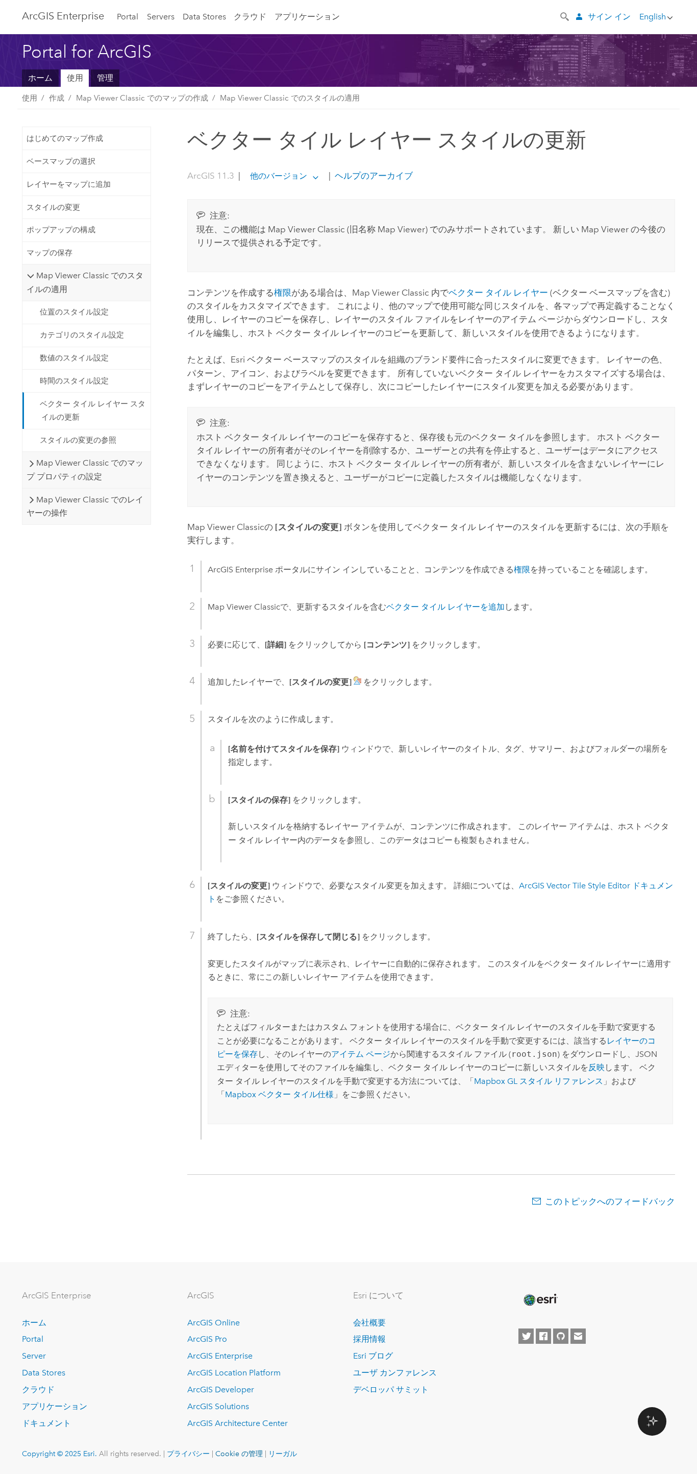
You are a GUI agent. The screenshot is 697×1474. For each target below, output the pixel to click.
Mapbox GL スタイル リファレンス (538, 1081)
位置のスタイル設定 (74, 312)
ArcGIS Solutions (218, 1406)
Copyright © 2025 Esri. (59, 1453)
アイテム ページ (360, 1054)
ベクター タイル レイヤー (498, 292)
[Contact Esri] (578, 1336)
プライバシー (188, 1453)
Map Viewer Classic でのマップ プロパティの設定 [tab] (85, 469)
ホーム (40, 78)
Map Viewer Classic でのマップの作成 (142, 98)
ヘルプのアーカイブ (373, 176)
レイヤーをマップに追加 (69, 184)
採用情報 (369, 1339)
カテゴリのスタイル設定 (82, 335)
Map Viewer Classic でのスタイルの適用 (290, 98)
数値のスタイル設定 (74, 358)
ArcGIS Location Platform (234, 1373)
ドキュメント (46, 1423)
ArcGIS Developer (220, 1389)
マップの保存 (49, 252)
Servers (161, 16)
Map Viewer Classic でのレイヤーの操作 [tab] (85, 506)
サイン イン (609, 16)
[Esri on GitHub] (560, 1336)
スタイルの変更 (53, 207)
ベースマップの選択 (61, 161)
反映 (596, 1067)
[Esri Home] (540, 1300)
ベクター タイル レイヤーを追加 (445, 607)
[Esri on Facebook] (543, 1336)
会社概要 (369, 1322)
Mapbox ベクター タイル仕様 (279, 1094)
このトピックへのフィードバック (610, 1201)
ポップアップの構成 (61, 229)
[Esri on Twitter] (526, 1336)
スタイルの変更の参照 (78, 440)
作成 (56, 98)
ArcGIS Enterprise (63, 16)
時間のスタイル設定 (74, 380)
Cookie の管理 (239, 1453)
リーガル (282, 1453)
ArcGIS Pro (207, 1339)
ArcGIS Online (213, 1322)
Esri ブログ (373, 1356)
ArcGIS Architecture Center (237, 1423)
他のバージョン (278, 176)
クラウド (250, 16)
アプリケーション (307, 16)
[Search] (565, 16)
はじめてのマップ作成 (65, 138)
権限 (282, 292)
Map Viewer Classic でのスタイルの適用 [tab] (85, 282)
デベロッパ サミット (391, 1389)
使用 (75, 78)
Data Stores (204, 16)
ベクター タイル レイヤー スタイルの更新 (92, 410)
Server (34, 1356)
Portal (127, 16)
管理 (105, 78)
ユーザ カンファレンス (395, 1373)
